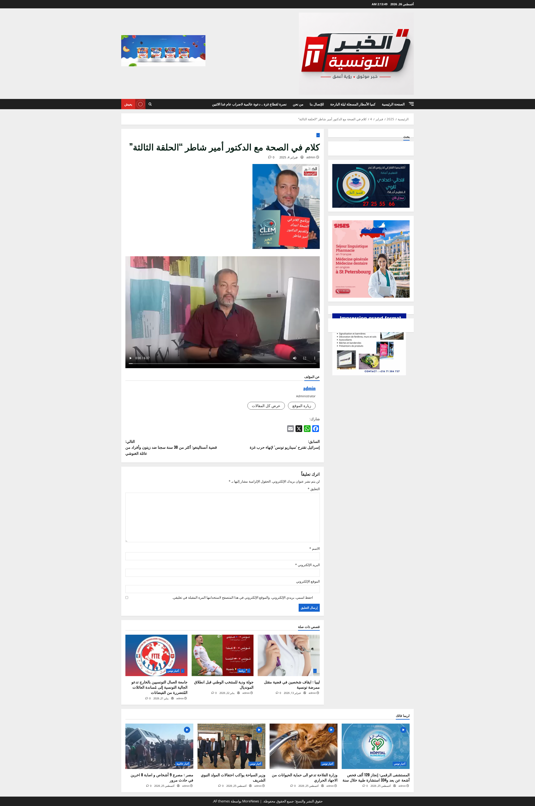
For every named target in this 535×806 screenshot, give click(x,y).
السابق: (285, 444)
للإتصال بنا (317, 103)
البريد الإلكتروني (307, 565)
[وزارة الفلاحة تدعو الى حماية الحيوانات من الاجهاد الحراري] (304, 746)
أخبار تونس (173, 671)
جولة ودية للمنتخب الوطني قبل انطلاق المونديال (223, 684)
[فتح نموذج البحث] (150, 104)
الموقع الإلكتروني (308, 581)
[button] (411, 104)
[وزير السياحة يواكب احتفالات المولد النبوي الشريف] (231, 746)
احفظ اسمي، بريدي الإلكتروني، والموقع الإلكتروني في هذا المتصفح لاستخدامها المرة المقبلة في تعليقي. (242, 597)
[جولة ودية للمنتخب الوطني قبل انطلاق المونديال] (223, 655)
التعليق (314, 489)
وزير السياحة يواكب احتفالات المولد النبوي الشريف (233, 777)
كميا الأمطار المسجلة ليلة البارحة (353, 103)
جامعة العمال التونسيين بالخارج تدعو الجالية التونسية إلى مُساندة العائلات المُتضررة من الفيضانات (159, 687)
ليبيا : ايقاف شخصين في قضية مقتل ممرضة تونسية (292, 684)
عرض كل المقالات (266, 405)
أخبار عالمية (183, 763)
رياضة (242, 671)
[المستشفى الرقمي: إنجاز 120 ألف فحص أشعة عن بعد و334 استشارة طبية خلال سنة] (376, 746)
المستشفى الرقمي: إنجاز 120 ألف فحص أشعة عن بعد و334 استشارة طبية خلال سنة (376, 777)
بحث (406, 136)
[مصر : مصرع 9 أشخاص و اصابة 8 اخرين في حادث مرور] (159, 746)
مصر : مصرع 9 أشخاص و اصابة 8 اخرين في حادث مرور (162, 777)
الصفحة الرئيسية (393, 103)
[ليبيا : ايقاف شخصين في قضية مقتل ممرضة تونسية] (289, 655)
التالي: (171, 447)
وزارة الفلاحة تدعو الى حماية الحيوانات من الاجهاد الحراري (305, 777)
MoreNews (250, 801)
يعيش (128, 103)
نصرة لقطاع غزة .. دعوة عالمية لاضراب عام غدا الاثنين (249, 103)
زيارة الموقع (301, 405)
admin (310, 157)
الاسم (314, 548)
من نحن (298, 103)
